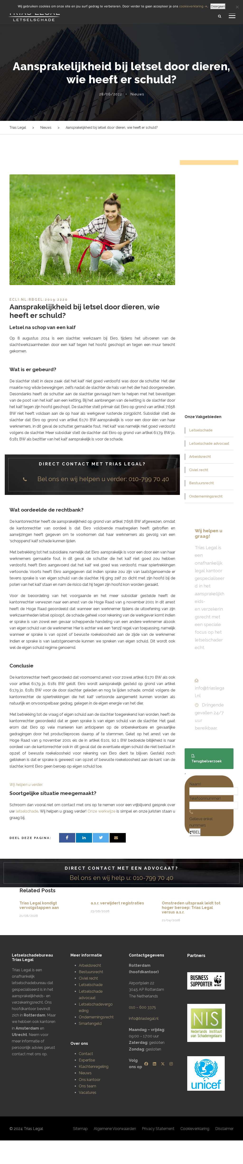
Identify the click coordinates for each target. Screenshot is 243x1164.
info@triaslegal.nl (144, 1018)
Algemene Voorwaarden (115, 1128)
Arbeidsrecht (200, 456)
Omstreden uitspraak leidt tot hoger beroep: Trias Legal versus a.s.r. (191, 907)
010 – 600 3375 (142, 1007)
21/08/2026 (28, 915)
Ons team (87, 1086)
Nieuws (137, 94)
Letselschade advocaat (209, 443)
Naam (195, 784)
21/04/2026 (171, 920)
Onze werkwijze (101, 811)
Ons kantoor (89, 1079)
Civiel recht (198, 470)
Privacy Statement (158, 1128)
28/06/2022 (110, 94)
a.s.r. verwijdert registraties (117, 903)
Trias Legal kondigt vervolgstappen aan (39, 905)
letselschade (27, 811)
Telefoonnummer (205, 798)
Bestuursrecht (201, 483)
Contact (86, 1053)
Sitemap (80, 1128)
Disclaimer (224, 1128)
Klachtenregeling (93, 1066)
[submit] (185, 773)
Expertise (87, 1060)
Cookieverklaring (194, 1128)
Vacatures (87, 1092)
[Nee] (237, 7)
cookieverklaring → (193, 6)
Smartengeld (90, 1023)
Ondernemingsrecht (206, 496)
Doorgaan (218, 6)
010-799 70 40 (149, 479)
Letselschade (201, 430)
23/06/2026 (100, 911)
